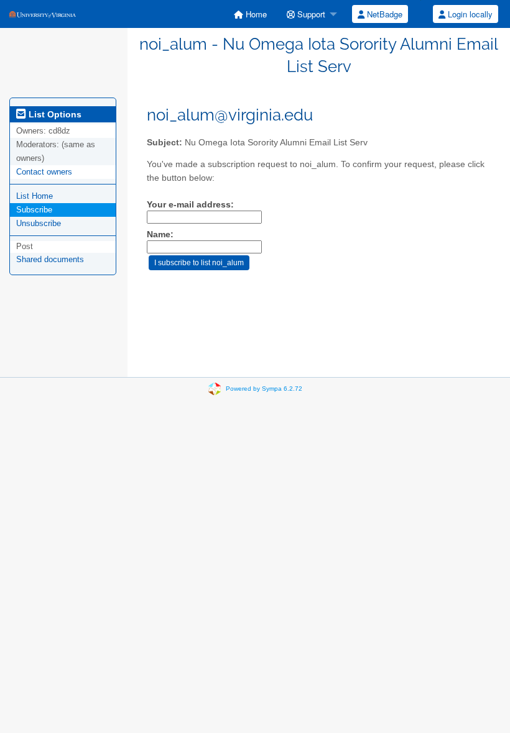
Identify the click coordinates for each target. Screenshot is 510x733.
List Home (34, 196)
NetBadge (383, 14)
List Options (53, 114)
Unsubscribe (38, 223)
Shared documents (50, 259)
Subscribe (34, 209)
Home (255, 14)
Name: (160, 234)
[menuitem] (250, 14)
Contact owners (44, 171)
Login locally (469, 14)
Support (310, 14)
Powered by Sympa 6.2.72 (264, 388)
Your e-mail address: (190, 204)
